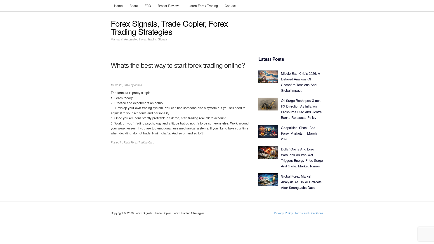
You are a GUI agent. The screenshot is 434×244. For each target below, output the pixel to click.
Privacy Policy (283, 213)
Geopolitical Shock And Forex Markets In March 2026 (299, 133)
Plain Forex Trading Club (139, 142)
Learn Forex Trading (203, 5)
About (134, 5)
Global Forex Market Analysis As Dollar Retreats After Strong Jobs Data (301, 182)
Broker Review (168, 5)
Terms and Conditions (309, 213)
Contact (230, 5)
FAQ (148, 5)
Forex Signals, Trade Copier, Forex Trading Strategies (169, 27)
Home (118, 5)
